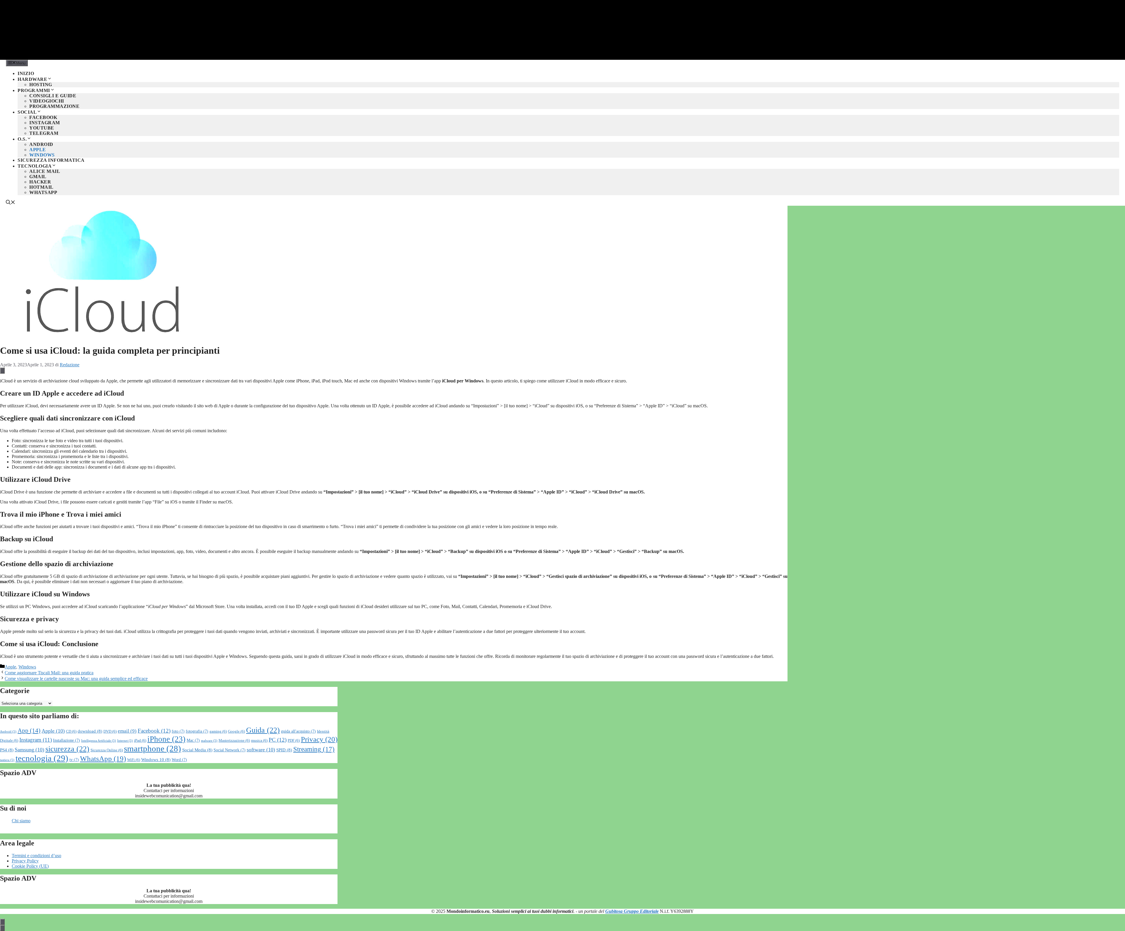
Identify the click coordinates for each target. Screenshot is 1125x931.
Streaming (314, 749)
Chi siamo (21, 820)
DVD (110, 731)
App (29, 730)
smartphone (152, 748)
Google (236, 731)
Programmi (34, 90)
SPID (284, 749)
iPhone (166, 739)
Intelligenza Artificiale (98, 740)
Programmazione (54, 106)
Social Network (230, 750)
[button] (10, 202)
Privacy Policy (25, 860)
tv (74, 760)
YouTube (41, 127)
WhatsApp (43, 192)
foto (178, 731)
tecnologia (42, 758)
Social (27, 112)
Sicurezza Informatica (51, 160)
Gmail (38, 176)
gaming (218, 731)
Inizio (26, 73)
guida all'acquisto (298, 731)
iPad (140, 740)
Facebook (43, 117)
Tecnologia (35, 166)
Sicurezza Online (107, 750)
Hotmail (41, 187)
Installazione (66, 740)
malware (209, 740)
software (261, 750)
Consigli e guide (52, 95)
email (127, 731)
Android (41, 144)
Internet (125, 740)
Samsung (29, 750)
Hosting (40, 84)
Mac (193, 740)
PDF (294, 740)
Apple (37, 149)
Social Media (197, 749)
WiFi (133, 760)
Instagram (44, 122)
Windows (42, 154)
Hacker (40, 181)
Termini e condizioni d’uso (36, 855)
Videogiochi (46, 100)
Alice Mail (44, 171)
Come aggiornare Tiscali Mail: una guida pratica (49, 672)
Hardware (32, 79)
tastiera (7, 760)
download (90, 731)
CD (71, 731)
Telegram (43, 133)
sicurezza (67, 749)
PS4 (6, 749)
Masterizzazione (234, 740)
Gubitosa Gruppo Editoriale (632, 911)
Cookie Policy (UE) (30, 866)
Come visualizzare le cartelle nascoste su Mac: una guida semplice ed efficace (76, 678)
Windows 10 (156, 759)
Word (179, 760)
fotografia (197, 731)
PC (278, 740)
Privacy (319, 739)
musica (259, 740)
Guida (263, 730)
